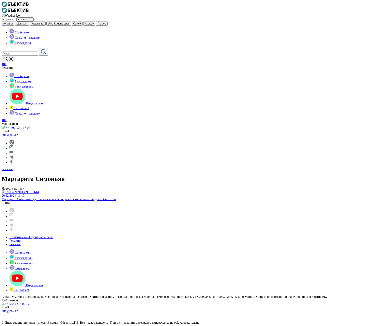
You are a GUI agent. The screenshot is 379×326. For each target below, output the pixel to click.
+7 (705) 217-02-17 (16, 303)
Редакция (15, 240)
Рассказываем (23, 86)
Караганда (38, 23)
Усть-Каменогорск (58, 23)
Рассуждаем (22, 43)
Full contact (21, 108)
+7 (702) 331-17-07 (17, 127)
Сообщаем (21, 32)
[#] (15, 6)
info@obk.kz (10, 134)
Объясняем (22, 268)
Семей (77, 23)
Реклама (7, 169)
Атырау (89, 23)
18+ (4, 64)
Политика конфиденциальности (31, 237)
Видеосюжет (34, 103)
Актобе (102, 23)
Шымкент (22, 23)
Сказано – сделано (27, 37)
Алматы (8, 23)
